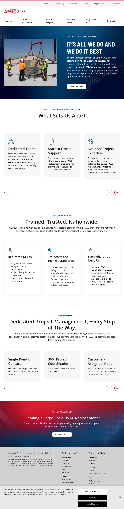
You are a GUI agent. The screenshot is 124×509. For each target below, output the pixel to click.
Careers (86, 4)
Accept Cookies (92, 504)
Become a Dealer (68, 482)
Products (65, 461)
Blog (63, 469)
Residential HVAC (70, 453)
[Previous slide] (109, 192)
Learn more (65, 494)
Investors (73, 4)
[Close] (120, 497)
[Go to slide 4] (9, 388)
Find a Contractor (95, 471)
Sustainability (59, 4)
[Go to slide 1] (4, 192)
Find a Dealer (66, 466)
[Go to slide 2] (6, 192)
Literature (92, 463)
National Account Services (97, 474)
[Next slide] (117, 192)
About (46, 4)
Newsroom (116, 4)
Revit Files (92, 484)
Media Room (66, 472)
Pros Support (66, 479)
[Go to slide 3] (8, 192)
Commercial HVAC (97, 453)
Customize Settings (92, 491)
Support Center (100, 4)
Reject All (92, 498)
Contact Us (76, 86)
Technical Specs (94, 481)
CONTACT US (62, 434)
